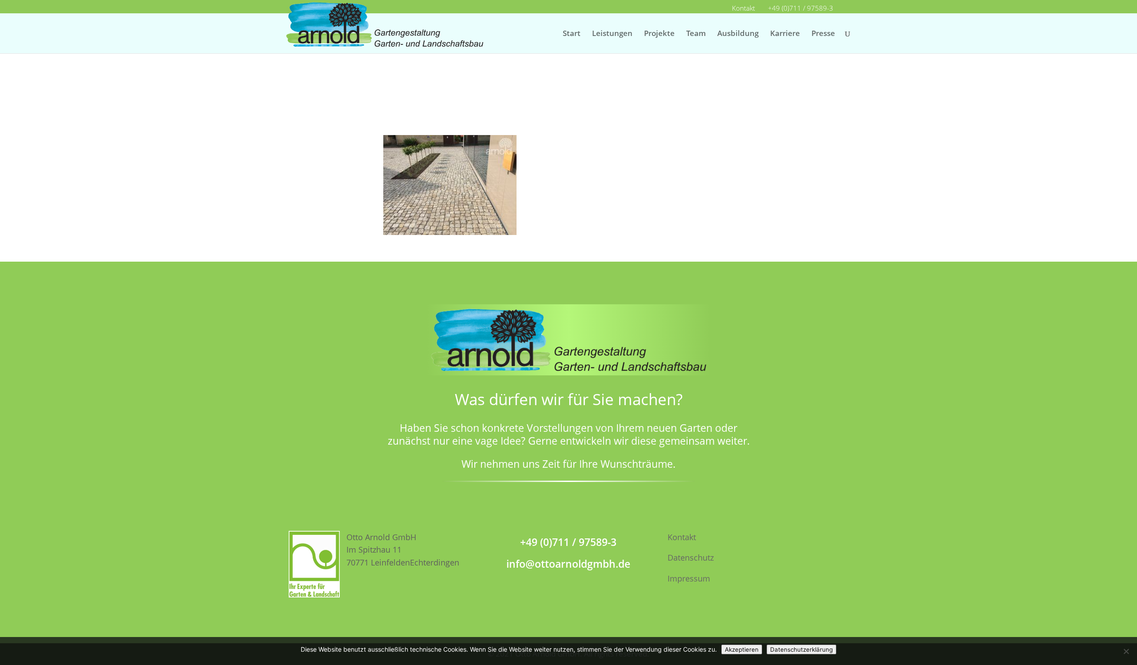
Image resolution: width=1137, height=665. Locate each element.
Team (696, 34)
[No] (1125, 651)
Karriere (785, 34)
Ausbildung (738, 34)
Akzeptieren (742, 649)
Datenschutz (691, 557)
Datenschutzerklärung (801, 649)
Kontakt (743, 8)
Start (571, 34)
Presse (823, 34)
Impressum (689, 578)
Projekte (659, 34)
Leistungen (612, 34)
